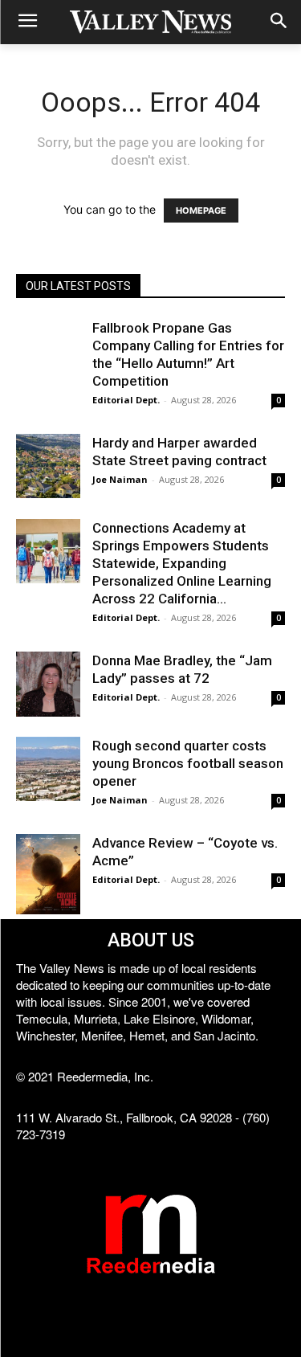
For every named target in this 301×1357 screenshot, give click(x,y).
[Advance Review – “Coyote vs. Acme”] (48, 874)
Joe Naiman (120, 479)
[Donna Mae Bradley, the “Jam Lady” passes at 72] (48, 684)
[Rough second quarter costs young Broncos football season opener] (48, 769)
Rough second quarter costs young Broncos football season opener (187, 763)
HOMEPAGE (201, 210)
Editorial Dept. (126, 400)
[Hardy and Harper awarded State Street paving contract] (48, 466)
